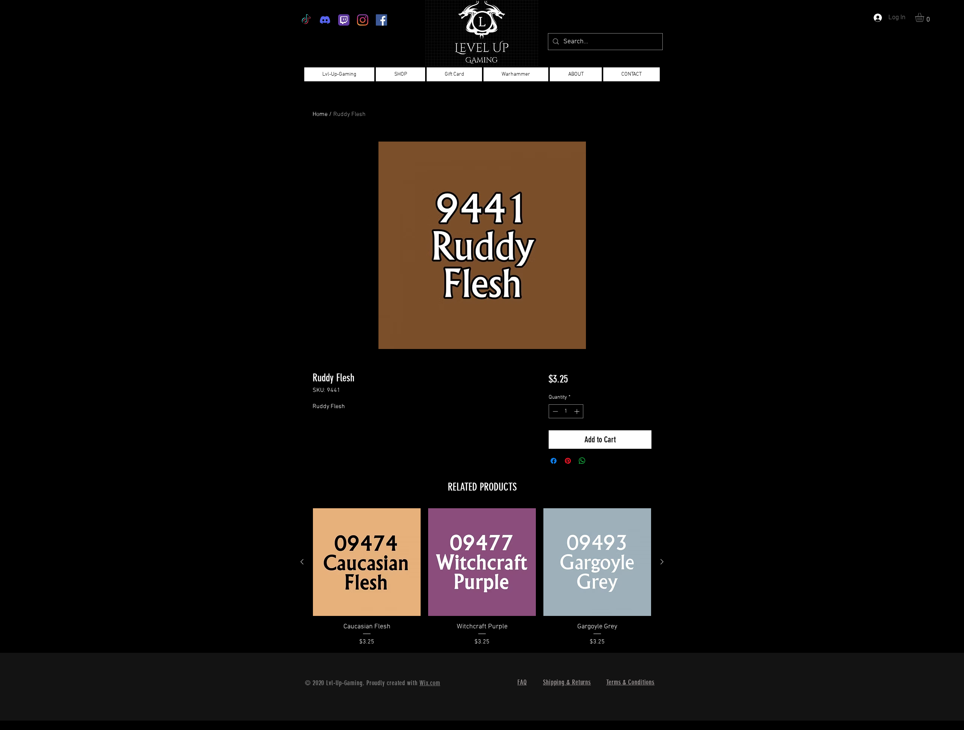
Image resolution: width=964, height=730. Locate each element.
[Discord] (325, 20)
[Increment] (577, 411)
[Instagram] (362, 20)
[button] (925, 17)
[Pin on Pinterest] (567, 460)
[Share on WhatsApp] (582, 460)
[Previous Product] (302, 561)
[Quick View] (367, 562)
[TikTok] (306, 20)
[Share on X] (596, 460)
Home (320, 114)
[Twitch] (343, 20)
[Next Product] (662, 561)
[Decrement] (554, 411)
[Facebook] (381, 20)
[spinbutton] (566, 411)
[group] (482, 577)
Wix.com (429, 683)
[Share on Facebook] (553, 460)
